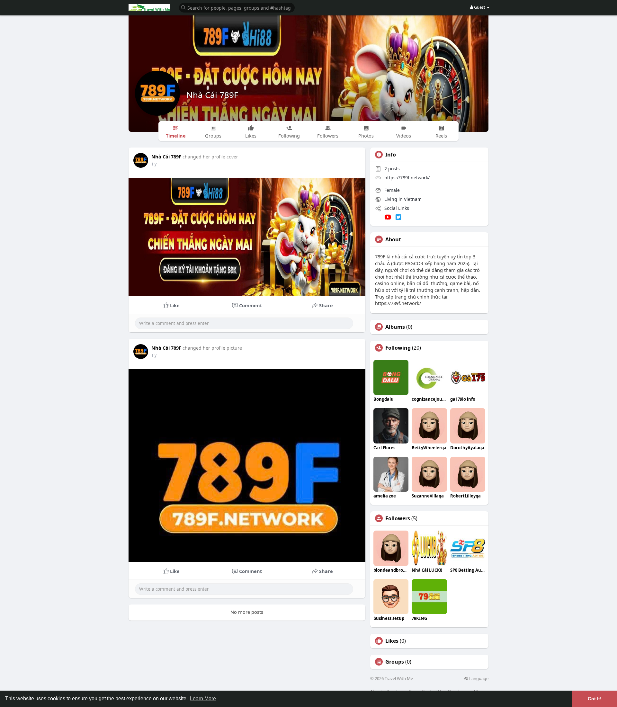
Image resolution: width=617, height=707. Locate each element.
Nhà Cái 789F (212, 95)
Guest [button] (479, 7)
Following (398, 347)
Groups (394, 661)
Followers (397, 518)
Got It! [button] (595, 698)
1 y (153, 164)
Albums (395, 326)
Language (478, 678)
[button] (237, 7)
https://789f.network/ (407, 178)
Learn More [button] (203, 698)
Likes (391, 640)
